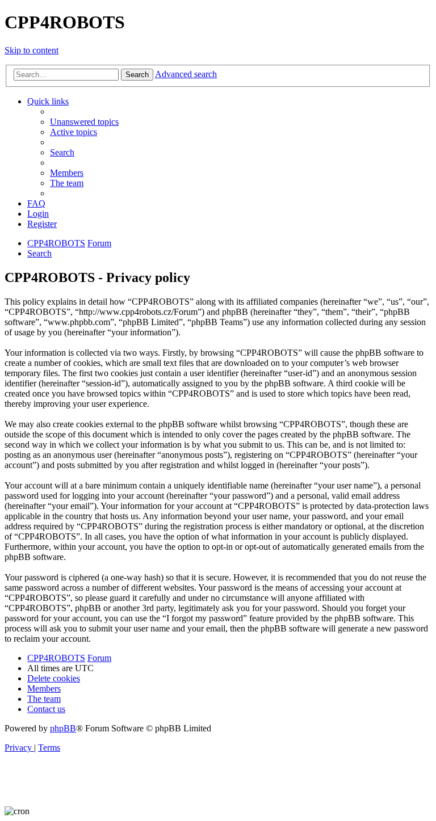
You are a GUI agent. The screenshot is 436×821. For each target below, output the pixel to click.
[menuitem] (84, 122)
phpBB (63, 728)
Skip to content (31, 50)
